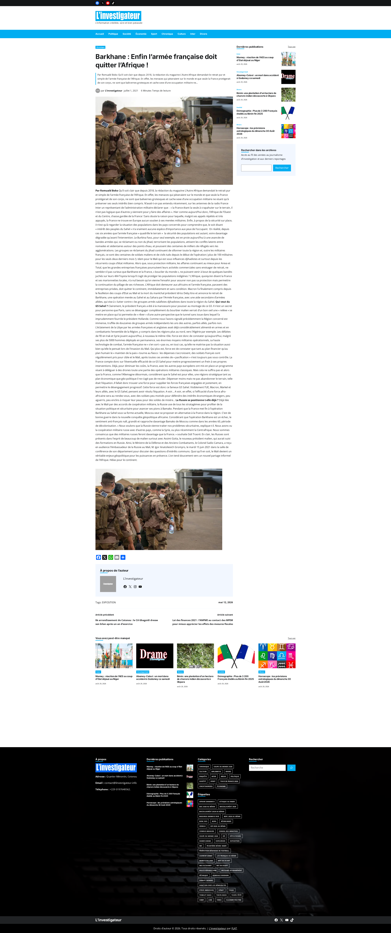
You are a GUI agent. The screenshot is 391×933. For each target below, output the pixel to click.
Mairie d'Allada (206, 861)
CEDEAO (202, 826)
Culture (203, 771)
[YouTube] (108, 3)
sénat (221, 890)
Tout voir (292, 46)
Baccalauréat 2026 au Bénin (211, 811)
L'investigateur (108, 920)
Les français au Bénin (226, 856)
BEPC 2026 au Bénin (232, 816)
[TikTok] (113, 3)
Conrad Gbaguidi (206, 831)
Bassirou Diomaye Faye (209, 816)
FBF (200, 846)
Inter (238, 54)
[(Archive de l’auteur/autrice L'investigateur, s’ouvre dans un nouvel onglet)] (97, 92)
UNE (210, 900)
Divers (239, 89)
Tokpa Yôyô (236, 895)
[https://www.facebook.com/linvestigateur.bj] (276, 920)
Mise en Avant (224, 861)
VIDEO (219, 900)
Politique (235, 776)
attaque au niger (227, 801)
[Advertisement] (195, 721)
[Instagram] (135, 587)
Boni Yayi (203, 821)
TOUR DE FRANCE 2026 (229, 781)
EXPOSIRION (220, 841)
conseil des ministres (228, 831)
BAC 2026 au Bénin (207, 806)
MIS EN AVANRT (205, 865)
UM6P (201, 900)
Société (239, 107)
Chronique (100, 47)
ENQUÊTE (203, 776)
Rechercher (282, 167)
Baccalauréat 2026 (228, 806)
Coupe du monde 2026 (208, 836)
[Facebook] (97, 3)
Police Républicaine (208, 870)
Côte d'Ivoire (235, 836)
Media (223, 776)
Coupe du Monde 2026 (223, 766)
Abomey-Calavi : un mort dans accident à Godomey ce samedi (258, 77)
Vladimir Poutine (233, 900)
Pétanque (203, 875)
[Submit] (291, 768)
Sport (213, 781)
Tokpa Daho (221, 895)
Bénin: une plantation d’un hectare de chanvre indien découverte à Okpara (256, 94)
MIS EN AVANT (222, 865)
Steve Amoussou (206, 890)
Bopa (214, 821)
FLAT (234, 928)
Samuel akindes (206, 880)
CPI (224, 836)
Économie (221, 786)
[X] (102, 3)
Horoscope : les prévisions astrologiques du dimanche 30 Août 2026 (255, 131)
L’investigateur (113, 90)
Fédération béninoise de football (214, 851)
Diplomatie (216, 771)
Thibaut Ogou (205, 895)
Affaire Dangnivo (207, 801)
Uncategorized (242, 72)
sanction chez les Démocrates (212, 885)
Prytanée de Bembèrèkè (231, 870)
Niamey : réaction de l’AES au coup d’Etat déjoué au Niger (255, 59)
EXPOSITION (109, 602)
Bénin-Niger (226, 821)
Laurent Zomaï (205, 856)
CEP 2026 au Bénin (218, 826)
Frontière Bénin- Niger (217, 846)
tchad (231, 890)
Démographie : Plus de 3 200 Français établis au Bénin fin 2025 (257, 112)
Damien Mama (205, 841)
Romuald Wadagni (221, 875)
